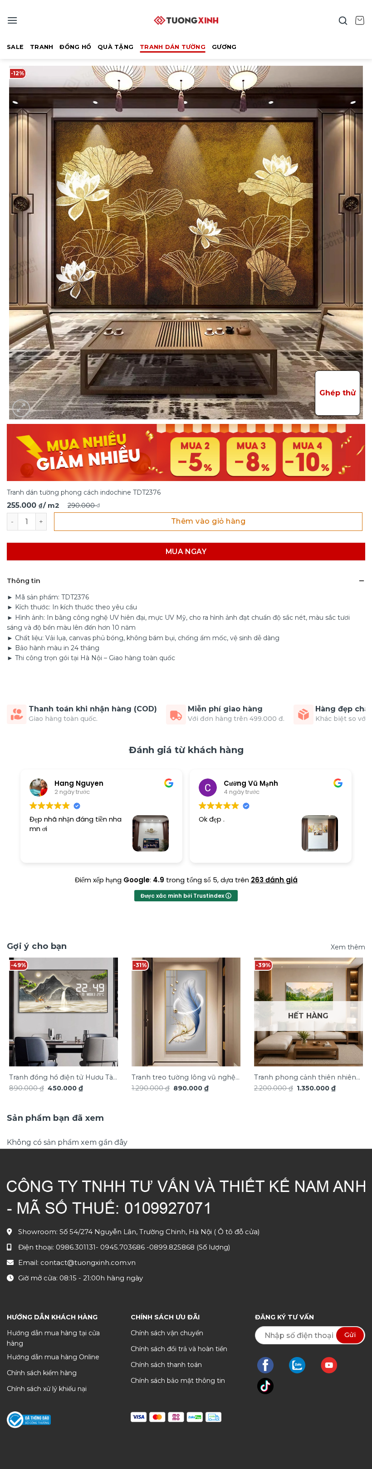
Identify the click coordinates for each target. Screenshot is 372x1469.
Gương (224, 47)
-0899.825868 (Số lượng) (188, 1247)
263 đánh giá (274, 880)
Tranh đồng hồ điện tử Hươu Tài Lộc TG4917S (61, 1078)
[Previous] (21, 1014)
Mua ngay (186, 551)
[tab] (55, 1118)
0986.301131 (76, 1247)
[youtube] (333, 1365)
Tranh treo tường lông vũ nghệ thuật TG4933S (183, 1078)
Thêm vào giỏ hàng (208, 521)
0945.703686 (123, 1247)
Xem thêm (348, 947)
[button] (12, 20)
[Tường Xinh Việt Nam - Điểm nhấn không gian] (186, 20)
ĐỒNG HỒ (75, 47)
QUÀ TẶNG (115, 47)
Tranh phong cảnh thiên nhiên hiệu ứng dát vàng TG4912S (305, 1078)
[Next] (351, 1014)
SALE (15, 47)
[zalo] (302, 1365)
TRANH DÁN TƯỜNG (173, 47)
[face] (270, 1365)
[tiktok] (270, 1386)
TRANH (41, 47)
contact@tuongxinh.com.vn (88, 1262)
